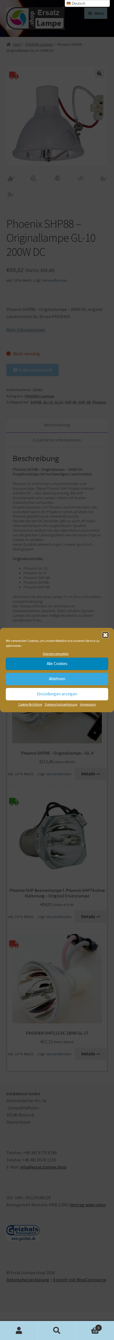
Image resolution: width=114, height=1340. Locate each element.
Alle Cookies (57, 663)
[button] (105, 635)
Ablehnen (57, 679)
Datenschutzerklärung (61, 704)
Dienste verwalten (56, 654)
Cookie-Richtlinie (30, 704)
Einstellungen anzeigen (57, 694)
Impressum (88, 704)
